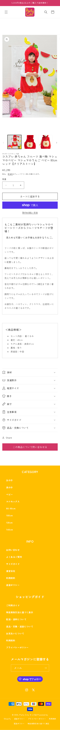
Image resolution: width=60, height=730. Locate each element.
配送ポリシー (19, 723)
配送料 (10, 174)
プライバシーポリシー (17, 647)
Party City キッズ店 (28, 715)
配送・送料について (16, 619)
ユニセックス (13, 501)
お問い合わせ (13, 549)
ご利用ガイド (13, 605)
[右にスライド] (56, 142)
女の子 (9, 480)
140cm (9, 529)
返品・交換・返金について (19, 626)
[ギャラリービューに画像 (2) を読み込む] (30, 142)
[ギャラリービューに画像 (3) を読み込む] (45, 142)
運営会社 (10, 571)
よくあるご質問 (14, 556)
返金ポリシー (13, 585)
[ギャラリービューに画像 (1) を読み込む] (14, 142)
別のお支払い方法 (30, 212)
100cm (9, 515)
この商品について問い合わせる (30, 447)
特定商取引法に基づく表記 (38, 723)
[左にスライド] (3, 142)
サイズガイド (13, 563)
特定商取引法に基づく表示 (19, 612)
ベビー (9, 494)
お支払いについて (15, 633)
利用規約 (10, 578)
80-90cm (10, 508)
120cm (9, 522)
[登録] (45, 668)
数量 (4, 179)
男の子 (9, 487)
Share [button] (9, 437)
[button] (6, 12)
